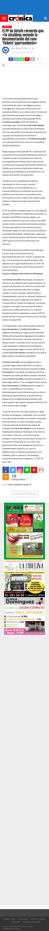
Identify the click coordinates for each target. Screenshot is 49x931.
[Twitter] (13, 470)
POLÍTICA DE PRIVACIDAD (32, 922)
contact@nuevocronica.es (11, 928)
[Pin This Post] (26, 58)
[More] (5, 477)
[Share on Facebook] (10, 58)
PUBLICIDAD (15, 922)
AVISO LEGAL (23, 919)
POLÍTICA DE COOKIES (38, 919)
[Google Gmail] (41, 470)
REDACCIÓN (21, 48)
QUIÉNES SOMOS (9, 919)
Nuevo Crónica (27, 926)
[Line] (27, 470)
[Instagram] (20, 470)
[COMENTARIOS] (37, 58)
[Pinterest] (34, 470)
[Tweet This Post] (16, 58)
